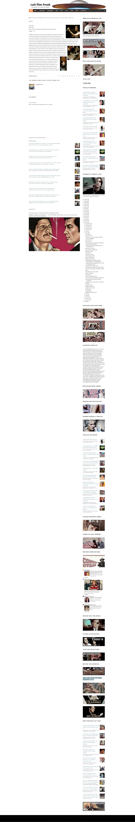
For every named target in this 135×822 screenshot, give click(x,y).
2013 (85, 219)
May (86, 293)
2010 (85, 301)
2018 (85, 211)
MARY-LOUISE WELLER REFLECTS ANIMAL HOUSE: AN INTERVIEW (44, 169)
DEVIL (86, 270)
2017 (85, 213)
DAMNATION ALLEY (90, 286)
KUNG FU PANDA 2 (89, 257)
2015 (85, 216)
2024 (85, 202)
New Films (42, 10)
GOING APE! (88, 241)
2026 (85, 199)
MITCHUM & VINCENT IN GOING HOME (94, 267)
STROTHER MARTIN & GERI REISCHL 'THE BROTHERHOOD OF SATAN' (91, 158)
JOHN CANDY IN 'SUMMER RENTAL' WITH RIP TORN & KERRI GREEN (44, 175)
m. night (62, 17)
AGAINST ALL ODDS (90, 248)
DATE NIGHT (88, 289)
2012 (85, 220)
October (87, 226)
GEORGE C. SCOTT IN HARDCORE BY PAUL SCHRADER (94, 238)
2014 (85, 217)
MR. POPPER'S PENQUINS (91, 249)
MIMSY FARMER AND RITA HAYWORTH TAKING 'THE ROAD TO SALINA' (90, 484)
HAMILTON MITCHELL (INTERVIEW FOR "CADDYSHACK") (42, 188)
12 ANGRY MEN (88, 285)
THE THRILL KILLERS (90, 255)
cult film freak (40, 4)
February (87, 298)
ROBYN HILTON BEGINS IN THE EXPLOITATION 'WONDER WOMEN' (44, 143)
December (87, 223)
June (87, 232)
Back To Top (79, 820)
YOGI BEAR (88, 234)
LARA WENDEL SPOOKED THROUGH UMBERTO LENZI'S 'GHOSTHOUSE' (90, 143)
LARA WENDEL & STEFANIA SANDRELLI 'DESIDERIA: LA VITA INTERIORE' (90, 94)
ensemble (55, 17)
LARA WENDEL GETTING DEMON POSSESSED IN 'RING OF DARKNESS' (90, 102)
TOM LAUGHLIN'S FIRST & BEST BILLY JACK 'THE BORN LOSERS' (43, 201)
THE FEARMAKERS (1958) (96, 606)
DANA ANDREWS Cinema (90, 604)
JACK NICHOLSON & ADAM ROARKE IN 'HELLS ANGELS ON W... (94, 243)
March (86, 297)
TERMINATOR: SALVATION (91, 265)
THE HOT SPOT (89, 235)
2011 (85, 222)
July (86, 231)
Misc (77, 10)
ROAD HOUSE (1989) (90, 258)
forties (92, 677)
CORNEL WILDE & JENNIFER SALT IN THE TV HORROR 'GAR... (94, 263)
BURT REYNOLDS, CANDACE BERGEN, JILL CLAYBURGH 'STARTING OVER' (89, 759)
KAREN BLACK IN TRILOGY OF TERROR (94, 282)
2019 (85, 210)
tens (73, 17)
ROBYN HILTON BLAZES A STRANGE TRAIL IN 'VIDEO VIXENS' (43, 182)
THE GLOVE (88, 252)
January (87, 300)
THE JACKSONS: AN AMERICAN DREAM (94, 277)
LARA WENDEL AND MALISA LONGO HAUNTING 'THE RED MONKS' (89, 119)
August (87, 229)
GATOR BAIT (88, 274)
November (87, 225)
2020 (85, 208)
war (96, 677)
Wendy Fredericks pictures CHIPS (91, 591)
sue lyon (92, 679)
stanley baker (86, 679)
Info (35, 10)
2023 (85, 204)
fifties (84, 677)
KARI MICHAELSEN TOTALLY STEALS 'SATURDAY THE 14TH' (43, 156)
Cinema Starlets (87, 579)
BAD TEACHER (88, 240)
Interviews (50, 10)
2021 (85, 207)
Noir (72, 10)
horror (59, 17)
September (87, 228)
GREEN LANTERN (89, 254)
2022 (85, 205)
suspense (70, 17)
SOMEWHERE (88, 291)
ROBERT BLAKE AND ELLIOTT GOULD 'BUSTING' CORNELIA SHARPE (45, 162)
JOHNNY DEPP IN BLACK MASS (90, 126)
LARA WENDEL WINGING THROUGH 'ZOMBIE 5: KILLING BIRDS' (90, 111)
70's (62, 10)
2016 (85, 214)
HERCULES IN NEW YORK (91, 276)
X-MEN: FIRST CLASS (90, 288)
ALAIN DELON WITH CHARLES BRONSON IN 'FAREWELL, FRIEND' (43, 213)
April (86, 295)
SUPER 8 (87, 283)
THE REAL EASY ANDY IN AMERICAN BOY (94, 268)
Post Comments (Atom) (40, 137)
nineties (88, 677)
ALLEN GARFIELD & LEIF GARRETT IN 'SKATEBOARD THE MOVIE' (44, 150)
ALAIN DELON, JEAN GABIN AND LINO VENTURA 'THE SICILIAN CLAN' (90, 134)
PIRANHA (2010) (89, 251)
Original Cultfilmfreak (89, 596)
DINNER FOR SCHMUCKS (91, 292)
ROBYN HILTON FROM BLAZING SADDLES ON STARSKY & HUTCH (44, 195)
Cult (66, 10)
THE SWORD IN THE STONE (91, 271)
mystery (66, 17)
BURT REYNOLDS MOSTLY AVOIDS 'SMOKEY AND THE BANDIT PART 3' (91, 727)
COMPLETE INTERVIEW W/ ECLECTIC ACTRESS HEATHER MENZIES (90, 508)
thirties (99, 677)
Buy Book (83, 10)
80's (57, 10)
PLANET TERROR (89, 273)
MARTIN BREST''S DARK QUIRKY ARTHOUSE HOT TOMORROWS (93, 261)
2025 (85, 201)
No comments (49, 17)
